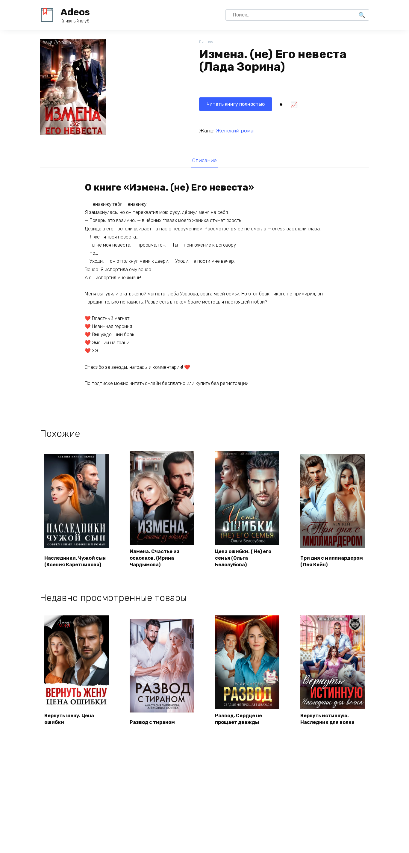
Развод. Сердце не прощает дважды (238, 719)
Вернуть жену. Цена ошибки (69, 719)
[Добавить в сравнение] (293, 104)
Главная (206, 42)
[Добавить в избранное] (281, 104)
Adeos (75, 12)
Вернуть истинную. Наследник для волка (327, 719)
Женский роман (236, 131)
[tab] (204, 160)
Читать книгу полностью (236, 104)
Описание (204, 160)
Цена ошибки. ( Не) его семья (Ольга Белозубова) (243, 558)
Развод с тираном (152, 722)
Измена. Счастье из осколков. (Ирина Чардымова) (155, 558)
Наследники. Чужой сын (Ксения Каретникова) (75, 561)
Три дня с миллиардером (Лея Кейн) (331, 561)
